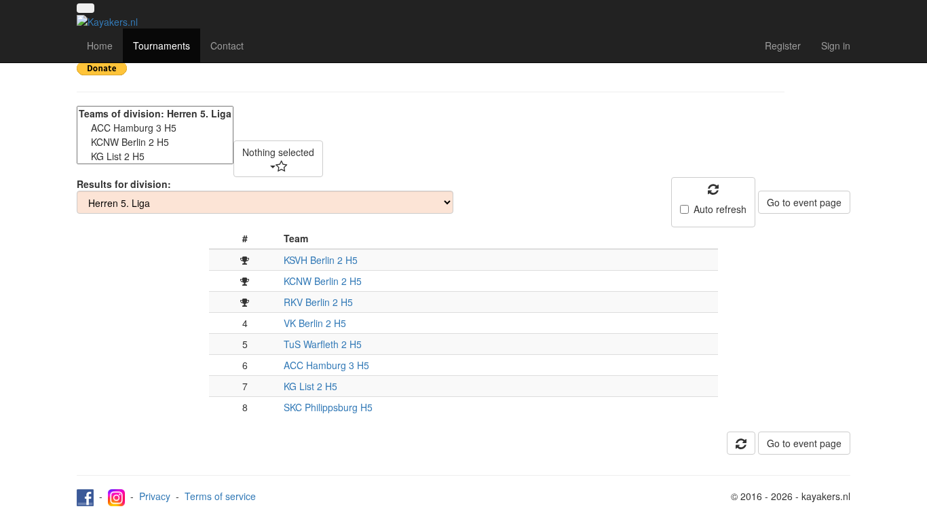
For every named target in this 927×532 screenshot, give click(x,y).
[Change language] (85, 8)
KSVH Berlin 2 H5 (321, 260)
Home (100, 45)
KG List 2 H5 (310, 386)
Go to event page (804, 202)
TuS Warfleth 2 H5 (323, 344)
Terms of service (220, 496)
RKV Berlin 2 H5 (318, 302)
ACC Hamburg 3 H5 (326, 365)
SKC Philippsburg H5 (328, 407)
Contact (227, 45)
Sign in (835, 45)
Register (783, 45)
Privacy (154, 496)
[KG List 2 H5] (155, 156)
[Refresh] (741, 443)
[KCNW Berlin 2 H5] (155, 142)
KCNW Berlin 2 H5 (323, 281)
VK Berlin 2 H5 (315, 323)
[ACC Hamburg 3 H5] (155, 128)
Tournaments (161, 45)
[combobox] (278, 158)
